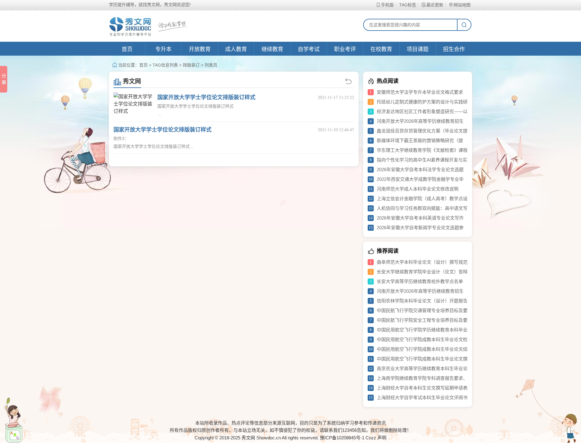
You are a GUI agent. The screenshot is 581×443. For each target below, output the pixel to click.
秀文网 (132, 81)
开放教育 (200, 49)
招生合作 (454, 49)
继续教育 (272, 49)
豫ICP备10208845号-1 (342, 437)
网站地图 (462, 4)
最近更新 (434, 4)
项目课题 (417, 49)
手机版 (387, 4)
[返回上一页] (349, 81)
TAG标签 (407, 4)
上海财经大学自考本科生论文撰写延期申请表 (422, 387)
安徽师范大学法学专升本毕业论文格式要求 (420, 92)
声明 (381, 437)
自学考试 (309, 49)
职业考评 (345, 49)
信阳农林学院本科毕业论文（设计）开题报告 (422, 300)
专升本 (163, 49)
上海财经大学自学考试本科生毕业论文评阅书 (422, 397)
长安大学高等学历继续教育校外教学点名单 (420, 281)
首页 (127, 49)
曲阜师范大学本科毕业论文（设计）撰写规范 (422, 262)
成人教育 (236, 49)
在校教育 (381, 49)
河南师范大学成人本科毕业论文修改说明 (417, 188)
